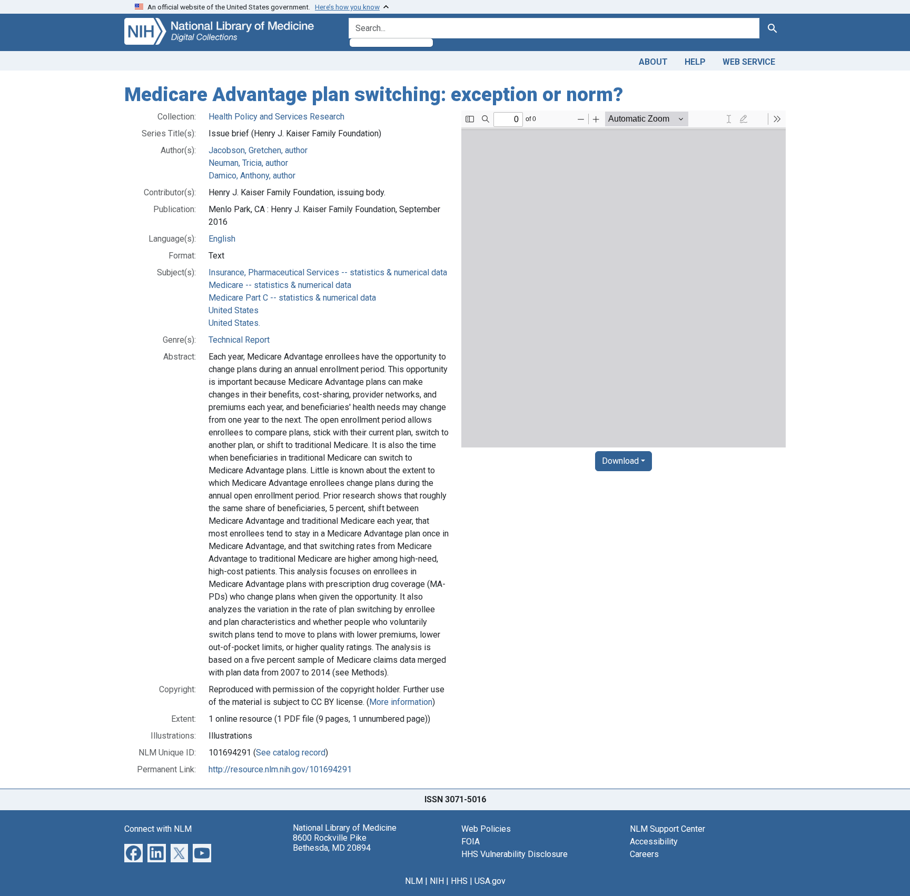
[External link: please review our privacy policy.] (133, 852)
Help (695, 62)
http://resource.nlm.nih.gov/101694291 (280, 769)
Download (620, 461)
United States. (234, 323)
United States (234, 310)
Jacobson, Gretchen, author (258, 150)
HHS (459, 881)
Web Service (749, 62)
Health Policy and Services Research (276, 117)
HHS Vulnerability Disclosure (514, 854)
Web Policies (486, 829)
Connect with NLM (158, 829)
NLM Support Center (667, 829)
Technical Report (239, 340)
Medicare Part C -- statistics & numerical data (292, 298)
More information (400, 702)
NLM (414, 881)
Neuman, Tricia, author (248, 163)
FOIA (470, 842)
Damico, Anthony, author (252, 176)
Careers (644, 854)
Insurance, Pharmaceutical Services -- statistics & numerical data (328, 272)
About (653, 62)
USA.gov (490, 881)
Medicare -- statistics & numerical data (280, 285)
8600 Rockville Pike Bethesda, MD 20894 (332, 843)
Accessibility (654, 842)
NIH (437, 881)
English (222, 239)
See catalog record (290, 753)
